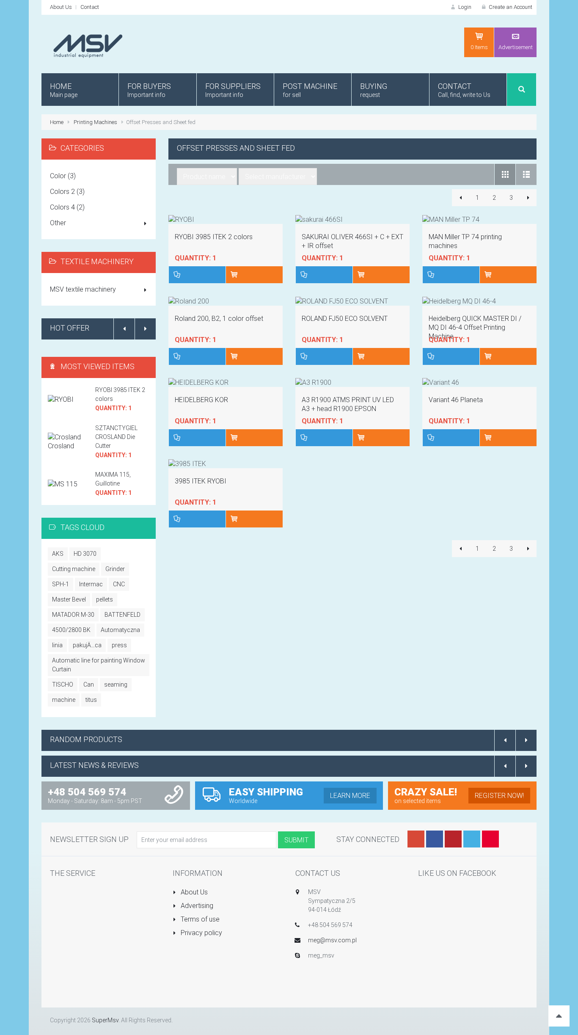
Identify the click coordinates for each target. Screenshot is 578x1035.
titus (91, 699)
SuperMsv (105, 1020)
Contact (89, 7)
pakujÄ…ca (87, 645)
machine (63, 699)
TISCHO (62, 684)
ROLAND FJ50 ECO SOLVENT (345, 319)
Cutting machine (73, 569)
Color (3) (63, 176)
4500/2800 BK (71, 630)
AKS (57, 553)
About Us (61, 7)
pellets (104, 599)
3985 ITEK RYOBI (200, 481)
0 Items (479, 47)
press (119, 645)
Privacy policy (200, 933)
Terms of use (199, 919)
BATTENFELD (122, 614)
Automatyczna (120, 630)
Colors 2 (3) (67, 192)
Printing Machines (95, 122)
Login (464, 7)
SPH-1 (60, 584)
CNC (119, 584)
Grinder (115, 569)
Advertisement (515, 47)
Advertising (196, 906)
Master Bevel (69, 599)
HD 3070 (85, 553)
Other (58, 223)
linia (57, 645)
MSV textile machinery (83, 289)
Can (88, 684)
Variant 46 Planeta (456, 400)
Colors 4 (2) (67, 207)
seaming (115, 684)
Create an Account (509, 7)
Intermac (91, 584)
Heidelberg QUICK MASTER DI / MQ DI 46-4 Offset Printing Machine (475, 327)
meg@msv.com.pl (332, 940)
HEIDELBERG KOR (201, 400)
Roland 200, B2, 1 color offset (219, 319)
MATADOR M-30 (73, 614)
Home (56, 122)
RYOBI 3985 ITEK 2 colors (214, 237)
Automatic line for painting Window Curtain (98, 665)
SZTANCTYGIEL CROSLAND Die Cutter (116, 437)
